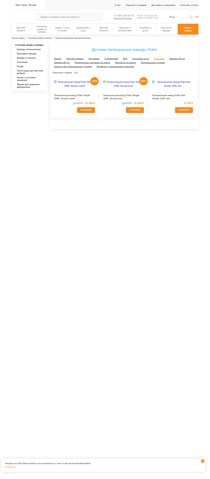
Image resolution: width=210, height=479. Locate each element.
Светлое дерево (75, 58)
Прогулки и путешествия (125, 29)
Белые (57, 58)
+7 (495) (123, 15)
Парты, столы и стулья (62, 29)
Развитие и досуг (145, 29)
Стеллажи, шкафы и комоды (41, 29)
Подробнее (10, 467)
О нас (118, 5)
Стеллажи (22, 62)
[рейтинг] (74, 91)
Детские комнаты (103, 29)
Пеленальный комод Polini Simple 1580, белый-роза (121, 97)
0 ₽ (197, 16)
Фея (125, 58)
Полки (20, 66)
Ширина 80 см (62, 62)
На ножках (94, 58)
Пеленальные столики (153, 62)
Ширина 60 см (177, 58)
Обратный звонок (122, 18)
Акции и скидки (188, 29)
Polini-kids (159, 58)
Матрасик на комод (125, 62)
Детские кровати (21, 29)
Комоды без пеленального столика (73, 66)
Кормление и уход (83, 29)
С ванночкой (111, 58)
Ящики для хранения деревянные (28, 85)
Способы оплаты (189, 5)
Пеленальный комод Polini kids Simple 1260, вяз (168, 97)
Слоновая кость (140, 58)
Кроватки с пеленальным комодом (115, 66)
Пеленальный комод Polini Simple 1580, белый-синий (72, 97)
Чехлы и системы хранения (26, 78)
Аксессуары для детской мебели (30, 72)
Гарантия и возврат (136, 5)
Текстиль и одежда (166, 29)
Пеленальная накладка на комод (92, 62)
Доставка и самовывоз (163, 5)
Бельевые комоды (26, 53)
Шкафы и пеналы (26, 57)
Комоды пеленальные (29, 49)
